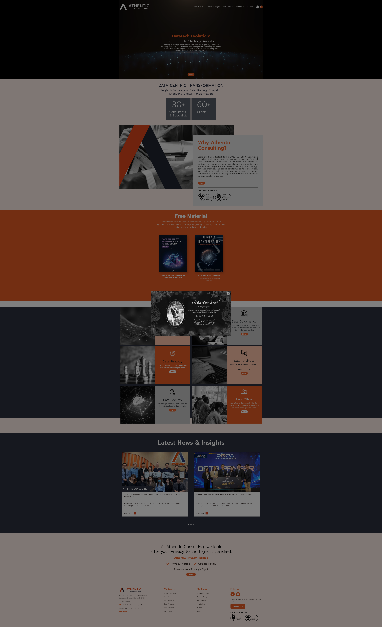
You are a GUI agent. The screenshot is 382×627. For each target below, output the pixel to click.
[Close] (228, 293)
